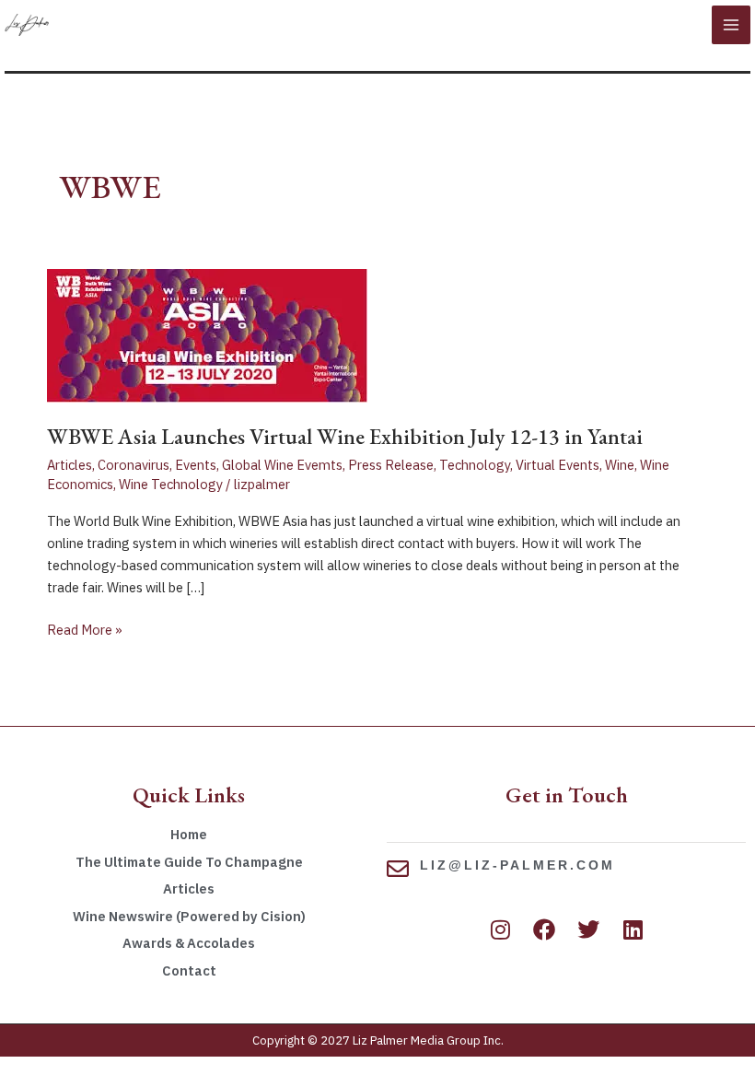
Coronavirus (133, 464)
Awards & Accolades (188, 943)
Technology (474, 464)
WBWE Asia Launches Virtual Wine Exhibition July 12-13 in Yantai (345, 436)
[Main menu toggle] (731, 25)
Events (195, 464)
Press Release (391, 464)
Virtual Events (557, 464)
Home (188, 834)
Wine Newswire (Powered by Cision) (189, 916)
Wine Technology (171, 484)
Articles (69, 464)
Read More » (84, 628)
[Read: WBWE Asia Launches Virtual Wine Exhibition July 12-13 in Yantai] (207, 334)
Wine (619, 464)
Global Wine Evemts (282, 464)
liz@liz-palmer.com (517, 865)
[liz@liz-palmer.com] (398, 869)
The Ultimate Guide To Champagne (189, 862)
